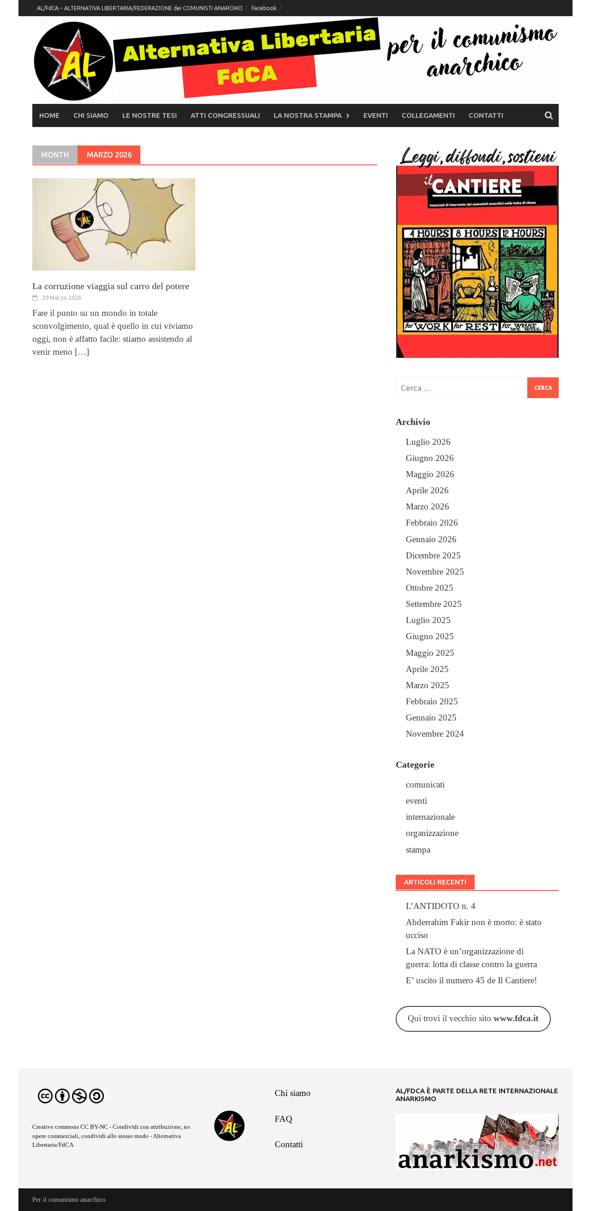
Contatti (486, 115)
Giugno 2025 (430, 636)
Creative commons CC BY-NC (70, 1126)
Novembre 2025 (435, 571)
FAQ (283, 1119)
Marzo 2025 (427, 685)
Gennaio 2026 (431, 539)
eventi (416, 800)
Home (49, 115)
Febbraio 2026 (432, 522)
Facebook (264, 8)
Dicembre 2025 (433, 555)
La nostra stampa (308, 115)
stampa (418, 849)
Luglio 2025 (428, 620)
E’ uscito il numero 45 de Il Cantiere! (471, 980)
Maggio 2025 (430, 653)
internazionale (430, 817)
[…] (80, 352)
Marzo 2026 (427, 506)
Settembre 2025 (434, 604)
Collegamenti (428, 115)
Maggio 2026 (430, 474)
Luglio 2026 (428, 442)
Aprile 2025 (427, 669)
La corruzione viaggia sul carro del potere (110, 286)
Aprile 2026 (427, 490)
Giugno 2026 (430, 458)
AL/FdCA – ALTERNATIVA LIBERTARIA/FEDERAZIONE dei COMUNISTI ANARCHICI (139, 8)
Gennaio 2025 (431, 717)
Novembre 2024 (435, 734)
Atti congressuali (225, 115)
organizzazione (432, 833)
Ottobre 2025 (429, 588)
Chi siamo (91, 115)
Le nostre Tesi (149, 115)
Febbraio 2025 (432, 701)
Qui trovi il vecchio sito (473, 1018)
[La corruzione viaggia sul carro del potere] (113, 223)
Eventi (375, 115)
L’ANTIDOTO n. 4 (441, 906)
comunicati (425, 784)
